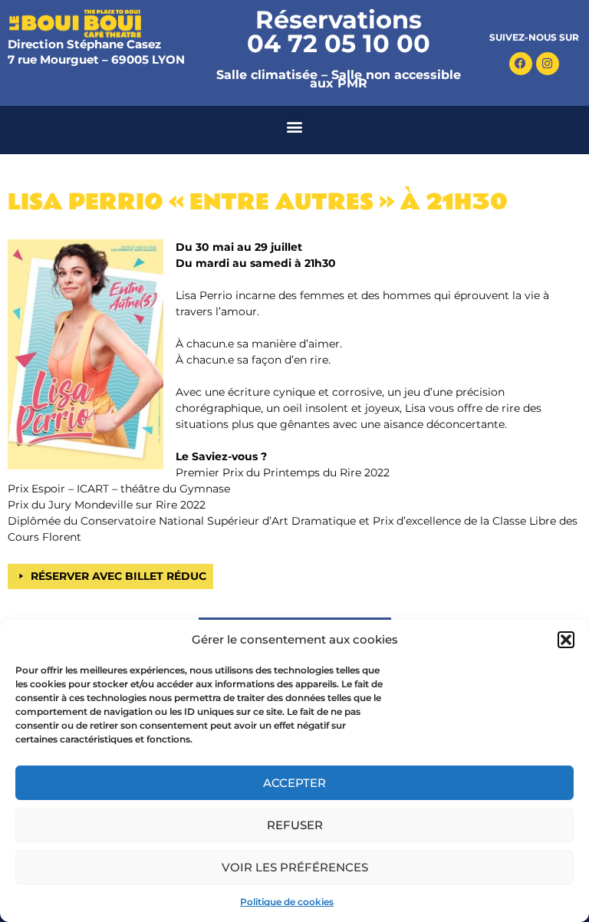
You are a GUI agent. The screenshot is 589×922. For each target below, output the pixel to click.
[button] (566, 639)
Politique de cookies (287, 901)
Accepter (294, 782)
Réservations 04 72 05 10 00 (338, 31)
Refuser (295, 825)
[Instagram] (547, 63)
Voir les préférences (295, 867)
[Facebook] (520, 63)
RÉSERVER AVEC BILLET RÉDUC (118, 576)
